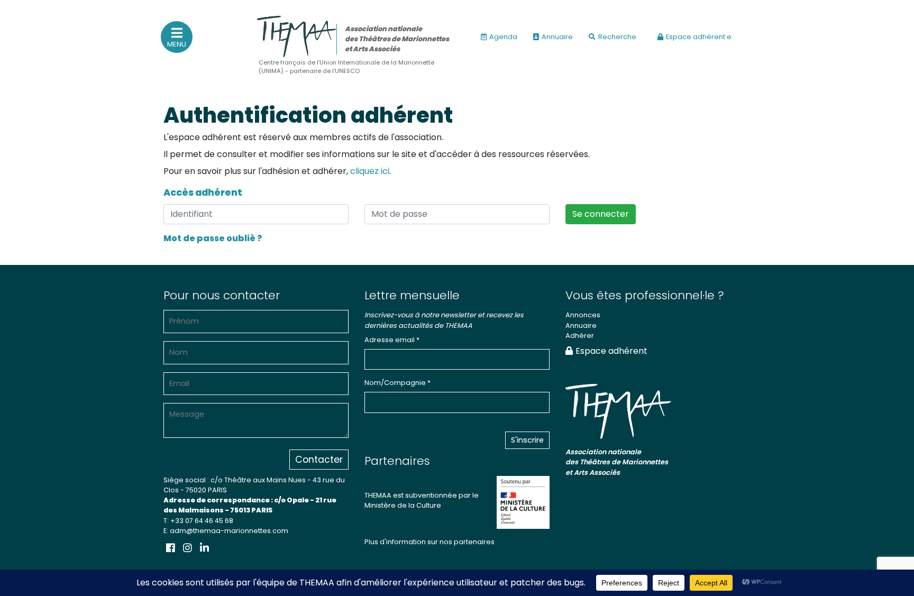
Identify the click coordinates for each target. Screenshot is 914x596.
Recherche (617, 36)
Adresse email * (391, 339)
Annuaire (557, 36)
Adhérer (579, 335)
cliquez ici (369, 171)
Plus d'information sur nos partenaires (429, 541)
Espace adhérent (611, 351)
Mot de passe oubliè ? (212, 238)
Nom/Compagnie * (397, 382)
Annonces (582, 314)
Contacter (319, 459)
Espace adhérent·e (699, 36)
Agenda (503, 36)
